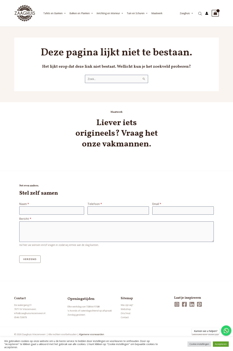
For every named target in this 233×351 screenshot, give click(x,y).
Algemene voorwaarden (91, 334)
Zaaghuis (185, 13)
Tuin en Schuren (135, 13)
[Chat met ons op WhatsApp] (226, 330)
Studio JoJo (213, 334)
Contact (125, 317)
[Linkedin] (192, 304)
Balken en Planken (79, 13)
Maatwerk (156, 13)
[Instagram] (177, 304)
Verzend (30, 259)
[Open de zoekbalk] (200, 12)
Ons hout (125, 313)
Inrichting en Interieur (108, 13)
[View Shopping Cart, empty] (215, 13)
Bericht (25, 219)
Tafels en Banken (53, 13)
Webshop (126, 309)
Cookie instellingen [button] (199, 344)
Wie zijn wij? (127, 305)
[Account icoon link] (206, 13)
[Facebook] (184, 304)
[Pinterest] (199, 304)
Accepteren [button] (221, 344)
